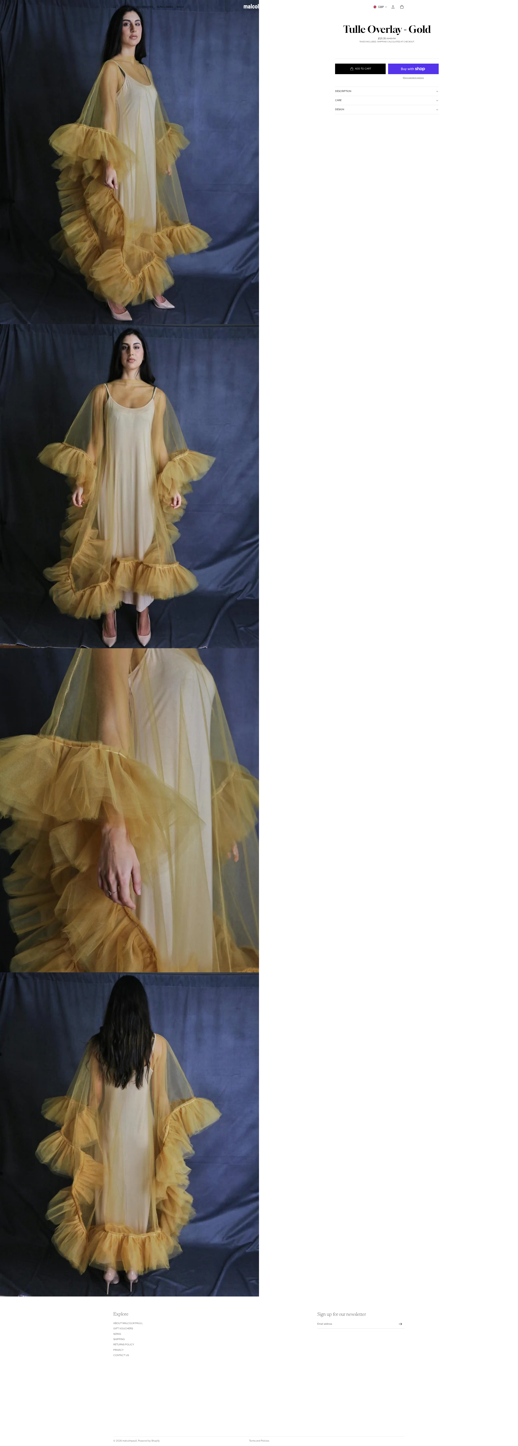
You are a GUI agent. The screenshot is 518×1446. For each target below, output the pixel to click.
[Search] (114, 6)
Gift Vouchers (123, 1328)
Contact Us (121, 1355)
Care (338, 100)
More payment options (413, 77)
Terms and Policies (259, 1440)
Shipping (119, 1339)
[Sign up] (400, 1324)
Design (339, 109)
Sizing (117, 1334)
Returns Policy (123, 1344)
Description (343, 91)
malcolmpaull (129, 1440)
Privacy (118, 1350)
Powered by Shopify (149, 1440)
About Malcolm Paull (128, 1323)
